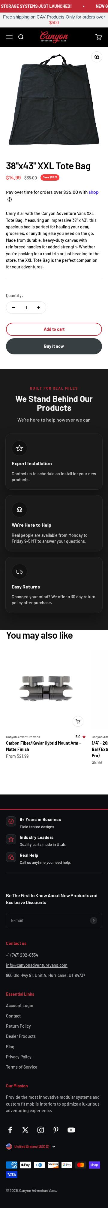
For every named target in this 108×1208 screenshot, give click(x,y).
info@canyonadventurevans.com (37, 965)
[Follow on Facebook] (10, 1130)
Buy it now (54, 346)
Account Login (19, 1005)
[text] (54, 20)
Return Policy (18, 1026)
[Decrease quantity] (13, 307)
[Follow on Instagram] (41, 1130)
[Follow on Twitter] (25, 1130)
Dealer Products (21, 1036)
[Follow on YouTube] (71, 1130)
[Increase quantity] (38, 307)
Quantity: (14, 295)
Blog (10, 1046)
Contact (13, 1015)
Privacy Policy (19, 1056)
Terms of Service (22, 1066)
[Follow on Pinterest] (56, 1130)
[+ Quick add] (78, 721)
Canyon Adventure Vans (23, 737)
